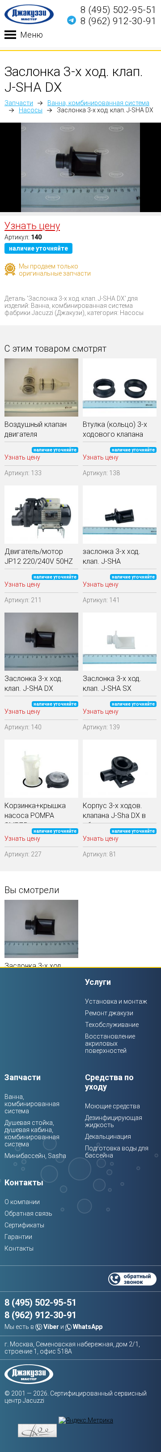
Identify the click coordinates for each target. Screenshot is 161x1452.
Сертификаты (24, 1225)
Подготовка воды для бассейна (116, 1152)
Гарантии (18, 1236)
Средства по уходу (109, 1082)
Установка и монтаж (116, 1001)
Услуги (98, 982)
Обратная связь (28, 1213)
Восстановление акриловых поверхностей (110, 1043)
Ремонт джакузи (109, 1013)
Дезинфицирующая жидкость (113, 1121)
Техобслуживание (112, 1024)
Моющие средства (112, 1106)
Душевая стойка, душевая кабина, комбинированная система (31, 1133)
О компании (22, 1201)
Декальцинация (108, 1136)
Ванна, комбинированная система (98, 102)
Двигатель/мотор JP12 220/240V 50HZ (38, 556)
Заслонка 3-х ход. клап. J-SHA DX (33, 683)
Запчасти (18, 102)
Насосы (30, 110)
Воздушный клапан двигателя (35, 429)
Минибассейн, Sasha (35, 1155)
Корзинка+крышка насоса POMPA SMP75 (35, 812)
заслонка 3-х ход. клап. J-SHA (111, 556)
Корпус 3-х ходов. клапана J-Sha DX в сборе (114, 812)
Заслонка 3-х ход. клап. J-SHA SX (112, 683)
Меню (31, 34)
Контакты (23, 1182)
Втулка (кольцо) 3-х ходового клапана (115, 429)
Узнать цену (32, 225)
